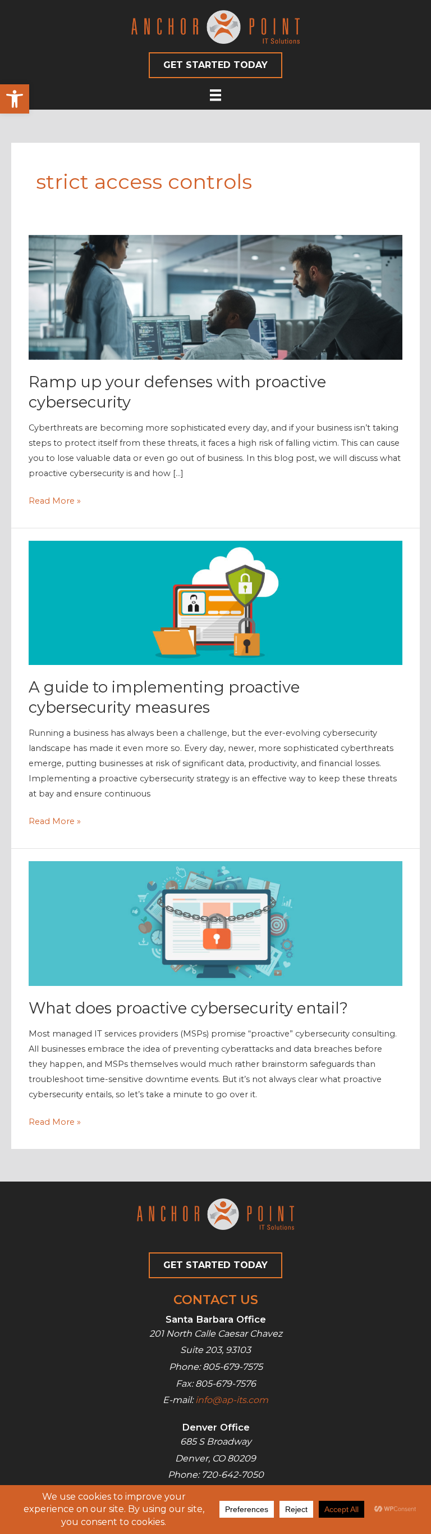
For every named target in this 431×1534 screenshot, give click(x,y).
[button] (14, 99)
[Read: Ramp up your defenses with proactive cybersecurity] (215, 297)
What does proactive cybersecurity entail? (188, 1008)
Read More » (55, 502)
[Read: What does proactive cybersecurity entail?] (215, 923)
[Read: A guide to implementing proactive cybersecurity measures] (215, 602)
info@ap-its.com (231, 1400)
